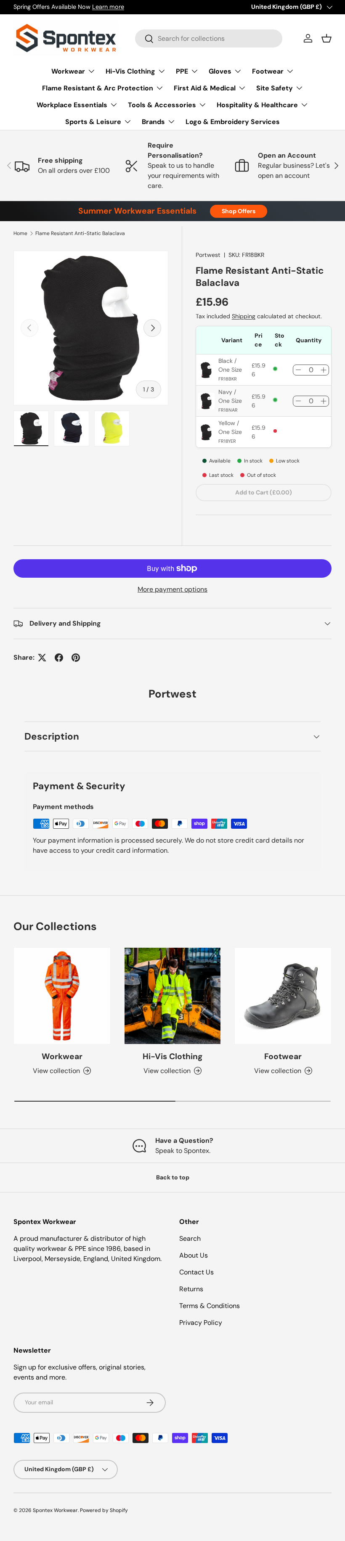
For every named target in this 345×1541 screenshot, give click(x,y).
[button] (326, 38)
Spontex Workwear (55, 1510)
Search (190, 1238)
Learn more (108, 7)
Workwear (62, 1056)
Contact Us (196, 1272)
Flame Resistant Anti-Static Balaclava (80, 233)
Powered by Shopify (104, 1510)
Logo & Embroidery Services (233, 121)
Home (20, 233)
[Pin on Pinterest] (75, 657)
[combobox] (208, 38)
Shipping (243, 316)
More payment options (172, 589)
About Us (193, 1255)
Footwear (283, 1056)
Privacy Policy (200, 1322)
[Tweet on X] (42, 657)
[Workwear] (62, 996)
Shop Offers (238, 211)
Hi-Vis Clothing (172, 1056)
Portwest (208, 255)
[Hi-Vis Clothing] (173, 996)
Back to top (172, 1177)
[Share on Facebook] (58, 657)
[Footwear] (283, 996)
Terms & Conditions (209, 1305)
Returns (191, 1289)
